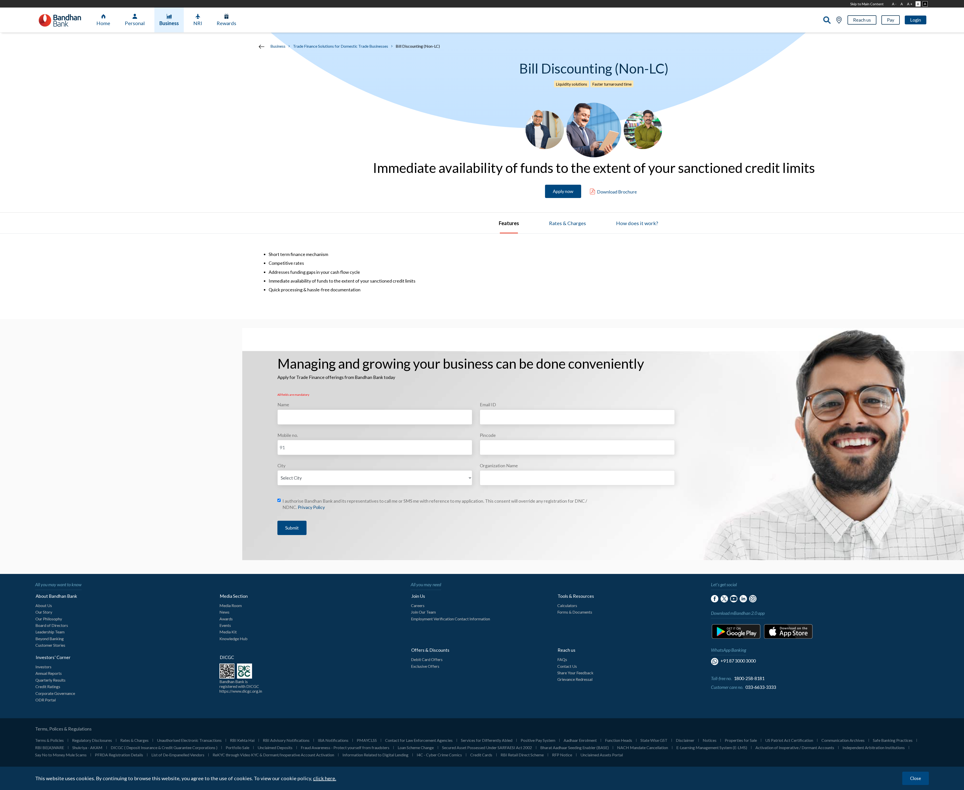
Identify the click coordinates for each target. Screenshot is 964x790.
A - (894, 4)
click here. (324, 778)
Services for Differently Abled (486, 740)
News (224, 612)
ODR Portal (45, 699)
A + (910, 4)
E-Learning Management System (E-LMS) (711, 747)
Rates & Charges (134, 740)
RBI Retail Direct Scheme (522, 754)
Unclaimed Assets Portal (601, 754)
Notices (709, 740)
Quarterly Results (50, 680)
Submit (292, 528)
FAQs (562, 659)
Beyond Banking (49, 638)
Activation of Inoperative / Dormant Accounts (794, 747)
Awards (226, 618)
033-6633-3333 (760, 687)
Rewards (226, 23)
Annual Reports (48, 673)
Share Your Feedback (575, 672)
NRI (197, 23)
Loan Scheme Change (416, 747)
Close (915, 778)
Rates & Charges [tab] (567, 223)
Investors (43, 666)
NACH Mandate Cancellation (642, 747)
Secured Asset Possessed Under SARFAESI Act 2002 (487, 747)
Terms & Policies (49, 740)
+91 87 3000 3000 (738, 661)
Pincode (488, 435)
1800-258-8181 (749, 678)
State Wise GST (654, 740)
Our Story (43, 612)
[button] (862, 20)
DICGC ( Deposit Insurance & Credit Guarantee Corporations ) (164, 747)
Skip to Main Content (867, 4)
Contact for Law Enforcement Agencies (419, 740)
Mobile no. (287, 435)
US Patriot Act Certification (789, 740)
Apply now (563, 191)
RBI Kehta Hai (242, 740)
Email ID (488, 404)
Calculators (567, 605)
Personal (135, 23)
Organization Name (499, 465)
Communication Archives (843, 740)
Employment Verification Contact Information (450, 618)
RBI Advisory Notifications (286, 740)
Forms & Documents (574, 612)
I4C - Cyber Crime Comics (439, 754)
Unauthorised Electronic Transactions (189, 740)
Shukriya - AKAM (87, 747)
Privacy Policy (311, 507)
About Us (43, 605)
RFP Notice (562, 754)
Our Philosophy (48, 618)
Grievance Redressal (574, 679)
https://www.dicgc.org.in (240, 691)
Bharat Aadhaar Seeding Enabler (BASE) (574, 747)
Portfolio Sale (237, 747)
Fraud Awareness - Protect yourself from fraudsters (345, 747)
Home (103, 23)
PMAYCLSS (367, 740)
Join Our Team (423, 612)
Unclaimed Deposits (275, 747)
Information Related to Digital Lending (375, 754)
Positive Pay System (538, 740)
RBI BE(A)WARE (49, 747)
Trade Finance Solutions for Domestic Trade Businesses (340, 46)
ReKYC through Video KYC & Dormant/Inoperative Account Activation (273, 754)
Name (283, 404)
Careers (418, 605)
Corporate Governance (55, 693)
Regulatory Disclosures (92, 740)
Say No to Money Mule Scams (61, 754)
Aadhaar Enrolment (580, 740)
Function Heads (618, 740)
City (281, 465)
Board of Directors (51, 625)
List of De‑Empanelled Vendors (177, 754)
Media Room (230, 605)
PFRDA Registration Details (119, 754)
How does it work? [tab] (637, 223)
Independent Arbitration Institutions (873, 747)
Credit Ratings (47, 686)
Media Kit (228, 631)
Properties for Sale (741, 740)
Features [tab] (509, 223)
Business (169, 23)
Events (225, 625)
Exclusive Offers (425, 666)
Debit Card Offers (427, 659)
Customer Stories (50, 645)
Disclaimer (685, 740)
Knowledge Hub (233, 638)
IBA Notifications (333, 740)
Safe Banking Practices (893, 740)
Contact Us (567, 666)
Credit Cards (481, 754)
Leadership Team (50, 631)
